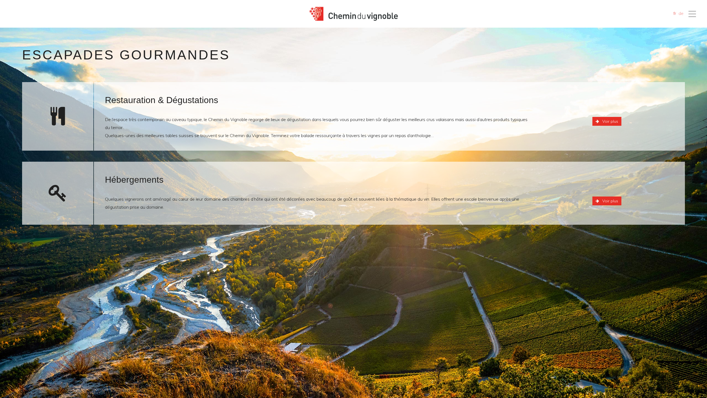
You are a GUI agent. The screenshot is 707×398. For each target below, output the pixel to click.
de (681, 13)
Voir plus (610, 121)
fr (674, 13)
